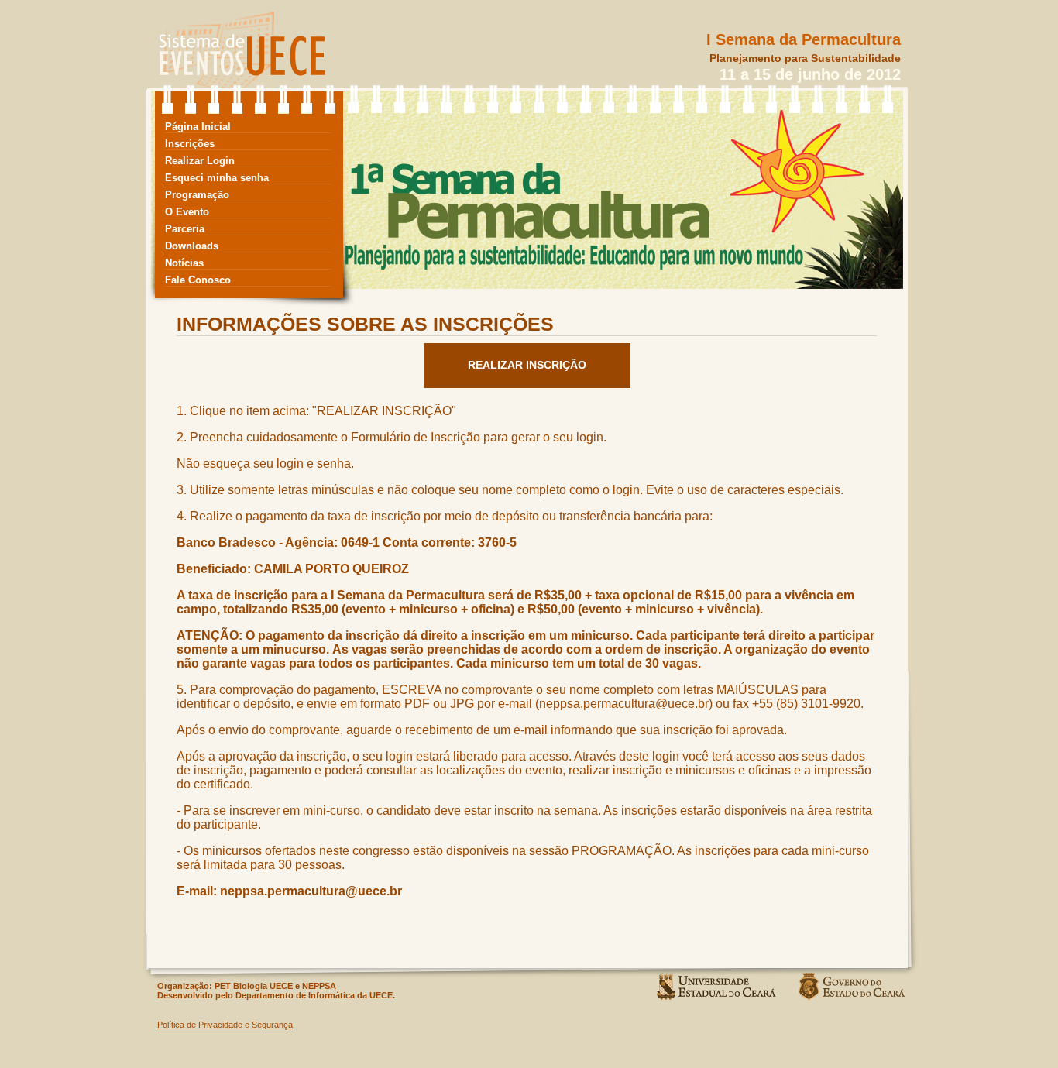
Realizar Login (200, 161)
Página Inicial (198, 126)
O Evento (187, 212)
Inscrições (190, 143)
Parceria (184, 229)
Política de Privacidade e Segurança (225, 1024)
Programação (197, 195)
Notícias (184, 263)
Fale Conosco (198, 280)
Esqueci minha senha (217, 178)
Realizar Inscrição (527, 365)
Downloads (191, 246)
